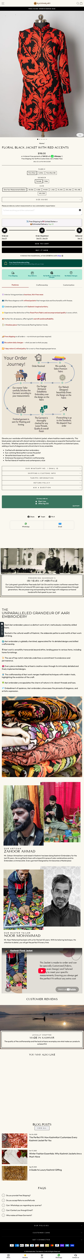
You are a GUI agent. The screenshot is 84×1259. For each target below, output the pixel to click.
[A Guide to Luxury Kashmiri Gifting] (14, 1173)
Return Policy (42, 483)
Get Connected (41, 1240)
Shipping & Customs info (42, 473)
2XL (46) (68, 190)
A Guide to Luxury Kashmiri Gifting (45, 1169)
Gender (42, 177)
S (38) (38, 190)
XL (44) (60, 190)
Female (38, 181)
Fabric (42, 169)
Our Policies (41, 1225)
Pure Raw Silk (51, 173)
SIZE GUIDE (42, 199)
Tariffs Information (42, 478)
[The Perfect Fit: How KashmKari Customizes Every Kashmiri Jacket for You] (14, 1140)
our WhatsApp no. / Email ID (42, 468)
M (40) (45, 190)
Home (41, 143)
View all (42, 1128)
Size (42, 186)
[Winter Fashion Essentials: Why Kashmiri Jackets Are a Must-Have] (14, 1157)
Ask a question (42, 487)
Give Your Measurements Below (14, 190)
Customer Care (41, 1233)
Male (46, 181)
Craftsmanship (42, 285)
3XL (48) (77, 190)
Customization (68, 285)
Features (15, 285)
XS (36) (31, 190)
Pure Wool (31, 173)
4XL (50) (42, 193)
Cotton (40, 173)
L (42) (53, 190)
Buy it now (42, 250)
